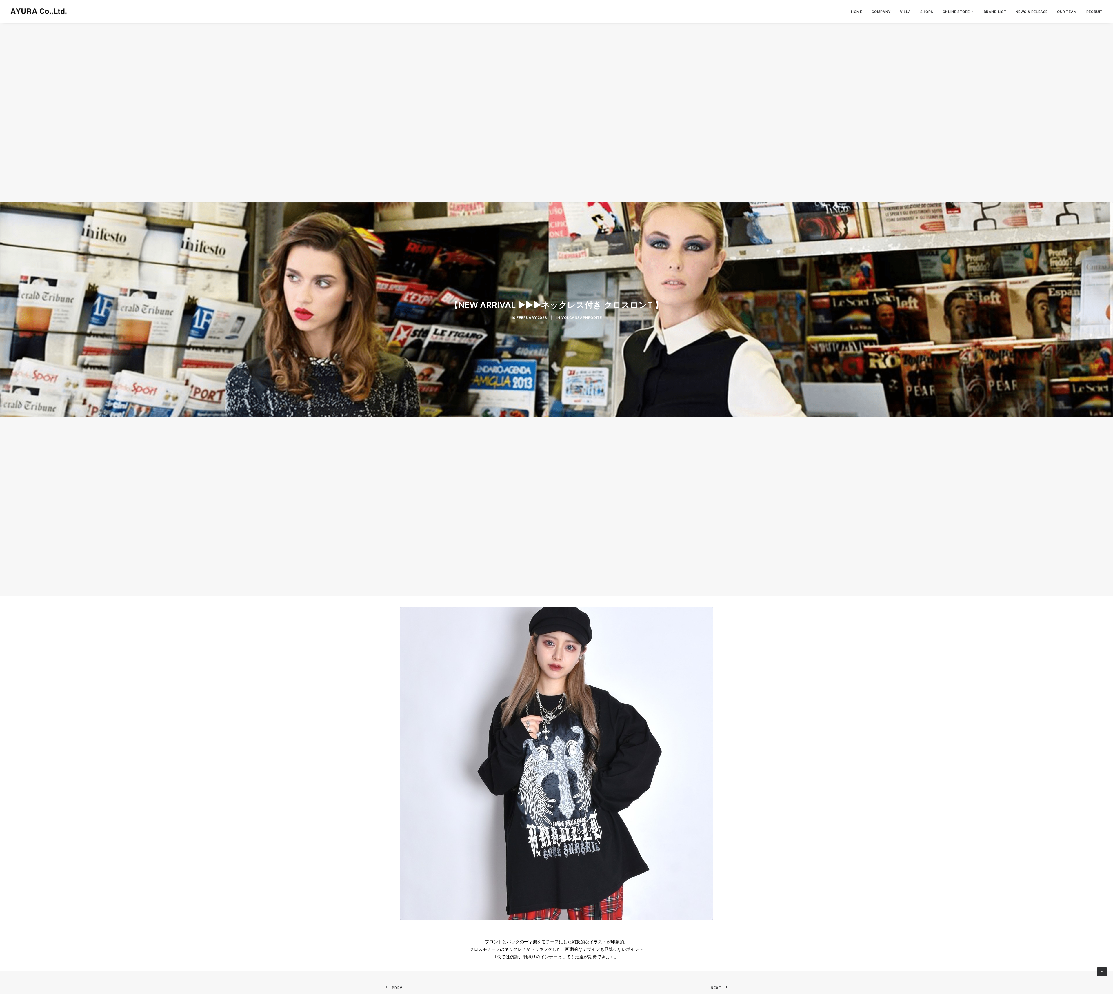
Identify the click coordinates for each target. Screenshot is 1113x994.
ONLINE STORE (956, 12)
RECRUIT (1094, 12)
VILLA (905, 12)
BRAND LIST (995, 12)
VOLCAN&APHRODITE (581, 317)
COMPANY (881, 12)
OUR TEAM (1067, 12)
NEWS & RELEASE (1032, 12)
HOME (856, 12)
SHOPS (926, 12)
